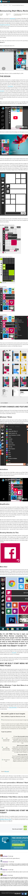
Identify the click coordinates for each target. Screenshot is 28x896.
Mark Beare (1, 14)
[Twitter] (26, 894)
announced (12, 18)
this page (14, 652)
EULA (12, 892)
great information (13, 707)
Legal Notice (16, 892)
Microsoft (7, 771)
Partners (8, 892)
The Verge (10, 86)
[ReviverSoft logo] (5, 1)
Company (3, 892)
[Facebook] (23, 894)
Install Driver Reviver (18, 847)
